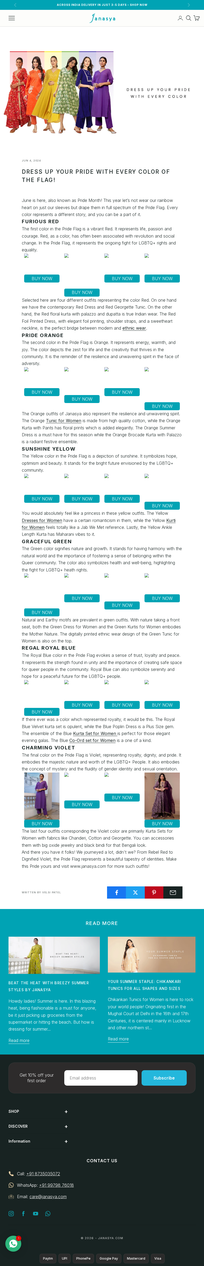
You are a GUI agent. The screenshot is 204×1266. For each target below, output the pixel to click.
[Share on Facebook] (116, 892)
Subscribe (164, 1078)
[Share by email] (173, 892)
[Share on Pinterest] (154, 892)
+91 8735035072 (43, 1173)
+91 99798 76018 (56, 1185)
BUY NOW (42, 278)
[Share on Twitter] (135, 892)
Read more (18, 1040)
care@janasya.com (48, 1196)
